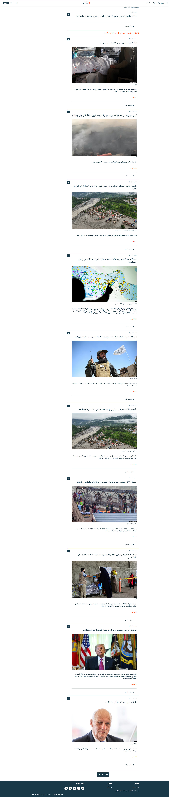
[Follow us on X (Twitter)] (78, 788)
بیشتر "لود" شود (103, 774)
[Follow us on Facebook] (82, 788)
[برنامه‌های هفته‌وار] (11, 3)
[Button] (129, 27)
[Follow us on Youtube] (74, 788)
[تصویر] (16, 3)
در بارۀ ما (109, 787)
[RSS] (66, 788)
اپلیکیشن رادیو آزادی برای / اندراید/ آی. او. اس (127, 791)
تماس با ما (136, 787)
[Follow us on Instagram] (70, 788)
